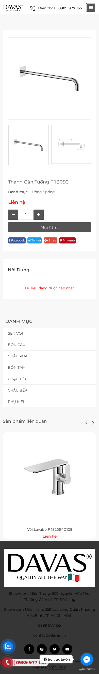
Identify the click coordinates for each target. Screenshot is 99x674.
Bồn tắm (16, 367)
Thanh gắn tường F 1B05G (38, 182)
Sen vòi (15, 333)
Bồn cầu (16, 344)
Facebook (17, 240)
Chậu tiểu (18, 379)
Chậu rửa (17, 356)
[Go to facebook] (86, 659)
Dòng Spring (43, 192)
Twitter (36, 240)
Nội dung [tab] (18, 269)
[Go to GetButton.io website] (87, 668)
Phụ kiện (17, 401)
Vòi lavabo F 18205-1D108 (49, 529)
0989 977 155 (70, 8)
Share (52, 240)
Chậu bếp (17, 390)
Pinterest (68, 240)
